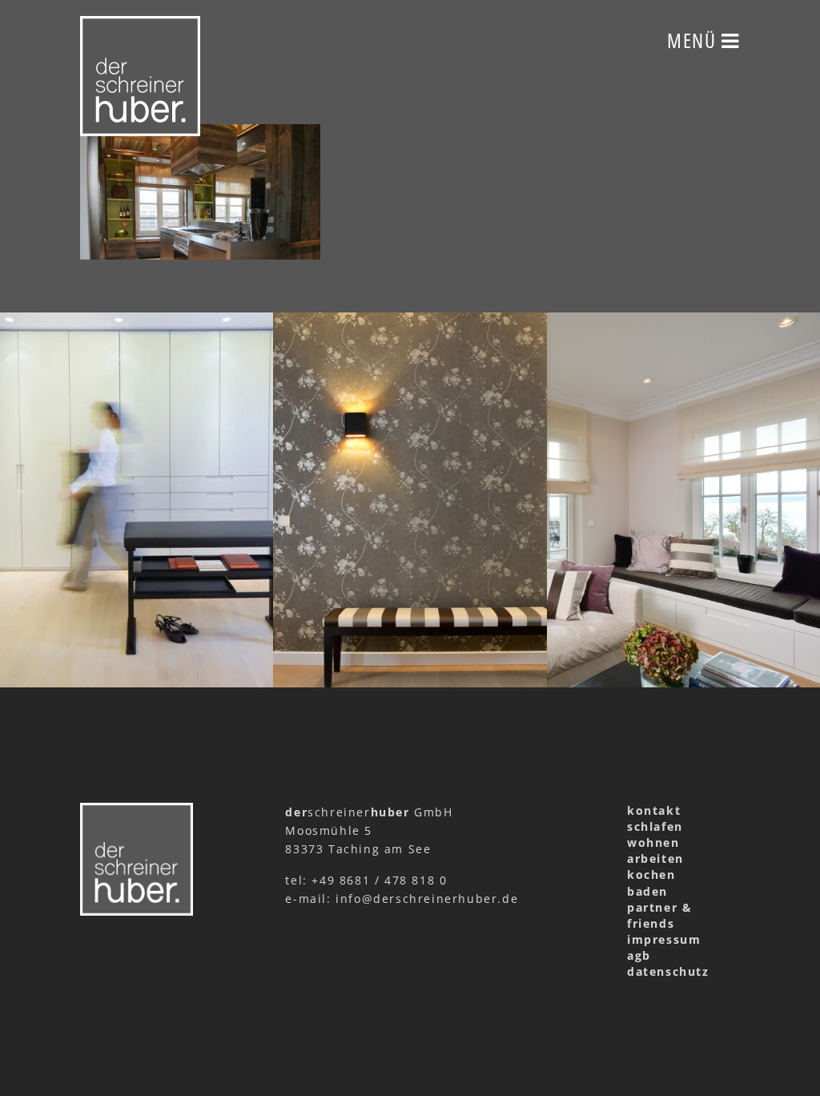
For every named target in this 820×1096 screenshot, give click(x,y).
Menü (694, 40)
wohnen (653, 842)
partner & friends (659, 915)
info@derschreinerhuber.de (427, 898)
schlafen (655, 826)
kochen (651, 874)
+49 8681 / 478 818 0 (379, 880)
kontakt (654, 810)
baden (647, 891)
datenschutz (668, 971)
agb (639, 955)
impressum (664, 939)
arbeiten (655, 858)
